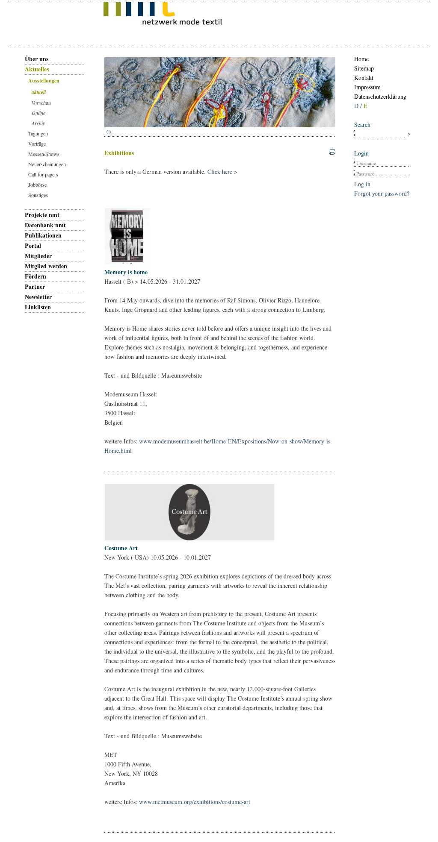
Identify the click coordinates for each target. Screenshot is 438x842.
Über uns (36, 58)
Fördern (35, 276)
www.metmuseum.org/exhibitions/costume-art (194, 802)
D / (359, 106)
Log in (362, 184)
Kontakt (363, 77)
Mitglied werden (46, 265)
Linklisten (38, 306)
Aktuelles (37, 69)
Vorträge (37, 143)
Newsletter (38, 296)
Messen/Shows (43, 153)
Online (38, 112)
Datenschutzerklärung (380, 96)
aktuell (39, 92)
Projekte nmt (42, 214)
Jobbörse (37, 184)
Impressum (367, 87)
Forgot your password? (381, 193)
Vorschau (41, 102)
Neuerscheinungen (47, 164)
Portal (33, 245)
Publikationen (43, 235)
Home (361, 59)
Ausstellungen (43, 80)
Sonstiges (38, 194)
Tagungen (38, 133)
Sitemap (364, 68)
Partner (35, 286)
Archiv (38, 123)
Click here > (222, 171)
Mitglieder (38, 255)
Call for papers (43, 174)
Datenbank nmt (45, 224)
